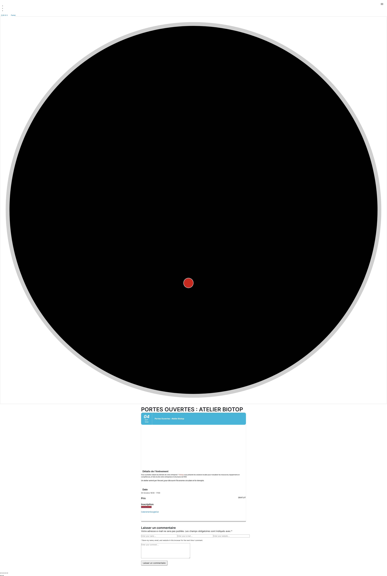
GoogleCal (154, 512)
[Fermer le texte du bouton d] (193, 521)
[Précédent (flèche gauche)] (1, 575)
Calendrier (145, 512)
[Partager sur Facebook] (141, 516)
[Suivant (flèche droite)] (3, 575)
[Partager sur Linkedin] (141, 518)
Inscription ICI (146, 507)
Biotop (181, 475)
